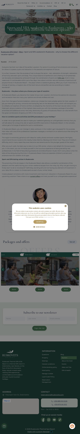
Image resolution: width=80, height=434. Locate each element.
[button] (40, 227)
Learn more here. (49, 217)
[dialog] (40, 217)
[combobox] (66, 206)
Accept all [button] (40, 222)
